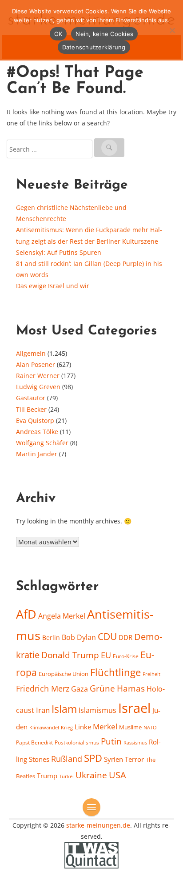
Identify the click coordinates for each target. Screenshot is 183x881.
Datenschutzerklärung (94, 47)
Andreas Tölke (37, 431)
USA (117, 775)
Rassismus (135, 742)
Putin (111, 741)
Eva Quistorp (35, 420)
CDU (107, 636)
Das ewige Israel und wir (52, 286)
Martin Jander (36, 454)
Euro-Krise (126, 656)
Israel (134, 708)
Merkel (105, 726)
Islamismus (97, 710)
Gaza (79, 689)
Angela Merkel (61, 616)
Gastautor (30, 398)
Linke (83, 726)
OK (58, 33)
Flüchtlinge (115, 672)
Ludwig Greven (38, 386)
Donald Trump (70, 655)
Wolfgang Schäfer (42, 442)
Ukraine (91, 775)
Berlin (51, 637)
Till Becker (31, 409)
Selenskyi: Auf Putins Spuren (58, 252)
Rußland (66, 758)
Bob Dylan (79, 637)
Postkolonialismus (77, 742)
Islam (64, 709)
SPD (93, 758)
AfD (26, 614)
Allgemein (31, 353)
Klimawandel (44, 727)
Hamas (131, 688)
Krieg (67, 727)
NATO (150, 727)
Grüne (102, 688)
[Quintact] (91, 854)
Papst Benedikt (34, 742)
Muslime (130, 727)
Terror (134, 759)
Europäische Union (63, 674)
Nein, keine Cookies (104, 33)
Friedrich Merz (42, 688)
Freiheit (151, 674)
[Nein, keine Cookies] (171, 30)
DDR (125, 637)
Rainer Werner (38, 375)
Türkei (66, 776)
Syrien (113, 759)
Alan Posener (35, 364)
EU (106, 655)
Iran (43, 709)
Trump (47, 775)
